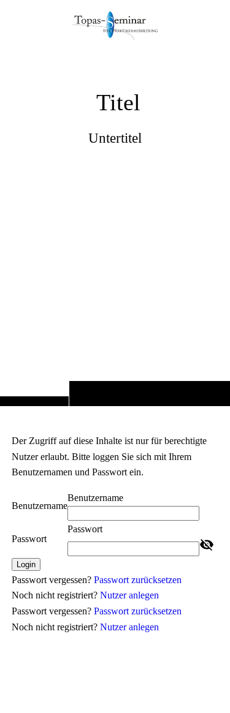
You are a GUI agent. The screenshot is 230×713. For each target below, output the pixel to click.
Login (26, 564)
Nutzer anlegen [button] (129, 595)
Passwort (29, 539)
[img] (115, 227)
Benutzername (39, 505)
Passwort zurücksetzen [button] (138, 580)
